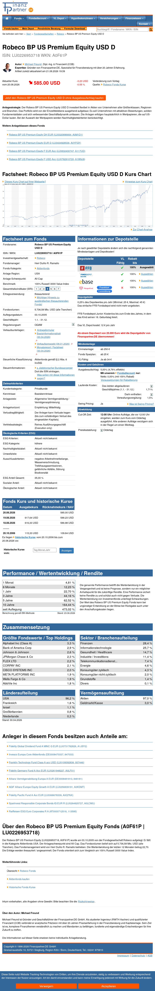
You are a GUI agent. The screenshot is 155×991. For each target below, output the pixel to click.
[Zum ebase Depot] (87, 281)
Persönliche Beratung (49, 28)
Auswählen (147, 274)
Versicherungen (109, 18)
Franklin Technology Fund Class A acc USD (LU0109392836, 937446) (46, 762)
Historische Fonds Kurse (22, 887)
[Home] (7, 18)
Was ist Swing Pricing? (141, 404)
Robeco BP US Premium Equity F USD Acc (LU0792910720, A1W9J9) (47, 159)
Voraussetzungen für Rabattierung (119, 380)
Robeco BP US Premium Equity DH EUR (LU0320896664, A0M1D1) (46, 134)
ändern (148, 977)
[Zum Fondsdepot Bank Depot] (87, 275)
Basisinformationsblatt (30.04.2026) (49, 335)
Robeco (41, 258)
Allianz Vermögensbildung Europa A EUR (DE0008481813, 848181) (45, 778)
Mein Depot (28, 28)
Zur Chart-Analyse (142, 229)
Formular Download (74, 28)
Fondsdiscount (38, 18)
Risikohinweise (86, 901)
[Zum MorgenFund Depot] (87, 288)
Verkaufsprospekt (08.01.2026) (53, 343)
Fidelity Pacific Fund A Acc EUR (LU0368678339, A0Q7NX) (41, 795)
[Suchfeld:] (122, 29)
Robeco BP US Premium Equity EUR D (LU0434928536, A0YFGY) (45, 142)
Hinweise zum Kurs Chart (138, 181)
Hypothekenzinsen (82, 18)
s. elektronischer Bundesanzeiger (55, 368)
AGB (149, 955)
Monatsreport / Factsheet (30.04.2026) (50, 349)
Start (28, 33)
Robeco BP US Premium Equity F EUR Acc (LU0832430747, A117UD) (47, 151)
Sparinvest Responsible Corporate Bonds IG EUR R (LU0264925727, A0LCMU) (52, 803)
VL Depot (59, 18)
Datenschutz (138, 955)
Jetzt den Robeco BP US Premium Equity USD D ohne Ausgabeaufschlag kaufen (54, 98)
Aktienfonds (43, 268)
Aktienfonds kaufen (19, 879)
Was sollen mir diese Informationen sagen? (56, 376)
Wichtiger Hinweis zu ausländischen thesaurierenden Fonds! (52, 301)
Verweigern (46, 986)
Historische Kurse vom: (14, 551)
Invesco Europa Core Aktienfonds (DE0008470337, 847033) (41, 754)
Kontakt (144, 24)
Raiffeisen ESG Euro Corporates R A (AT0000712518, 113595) (43, 811)
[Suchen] (151, 29)
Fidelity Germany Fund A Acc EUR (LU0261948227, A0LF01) (42, 770)
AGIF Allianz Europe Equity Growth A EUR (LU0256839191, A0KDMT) (47, 787)
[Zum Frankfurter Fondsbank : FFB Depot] (87, 268)
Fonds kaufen (11, 28)
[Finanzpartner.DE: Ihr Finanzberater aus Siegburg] (17, 7)
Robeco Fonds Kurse (114, 84)
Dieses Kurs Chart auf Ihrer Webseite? (25, 181)
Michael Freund (33, 64)
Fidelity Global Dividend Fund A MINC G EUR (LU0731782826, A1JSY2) (48, 746)
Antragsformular (45, 330)
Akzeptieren (108, 986)
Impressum (123, 955)
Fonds (18, 18)
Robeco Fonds (28, 871)
